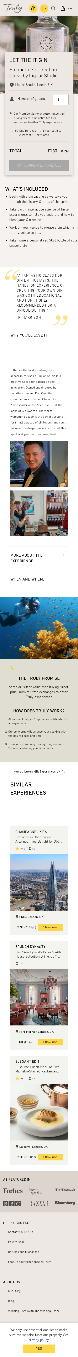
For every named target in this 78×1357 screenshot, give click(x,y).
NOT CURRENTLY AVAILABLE (38, 165)
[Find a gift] (33, 8)
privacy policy (38, 1340)
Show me (50, 927)
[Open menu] (70, 8)
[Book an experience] (44, 8)
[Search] (54, 8)
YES (39, 1349)
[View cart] (62, 8)
